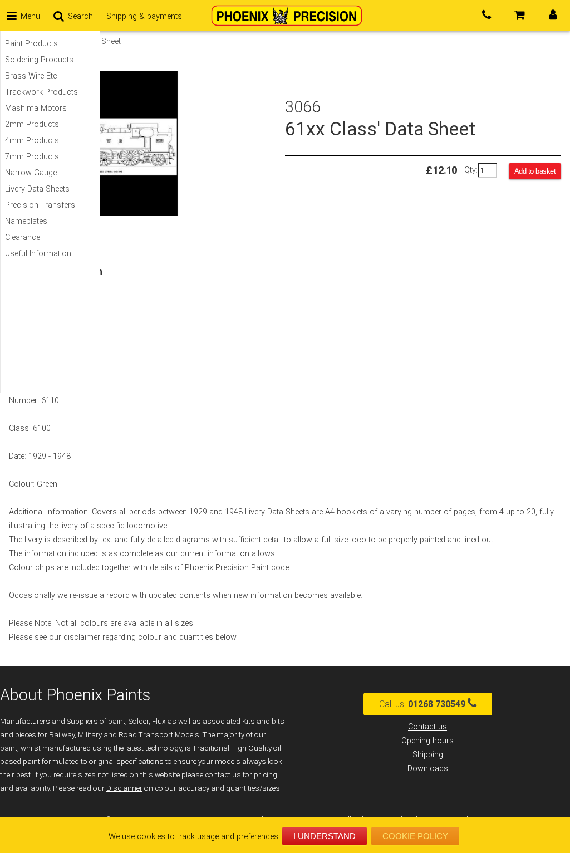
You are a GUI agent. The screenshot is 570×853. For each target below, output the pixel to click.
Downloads (427, 768)
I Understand (324, 836)
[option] (147, 143)
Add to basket (535, 171)
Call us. (422, 704)
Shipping (427, 754)
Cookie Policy (415, 836)
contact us (223, 775)
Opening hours (427, 741)
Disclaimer (124, 788)
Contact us (427, 727)
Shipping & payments (144, 16)
